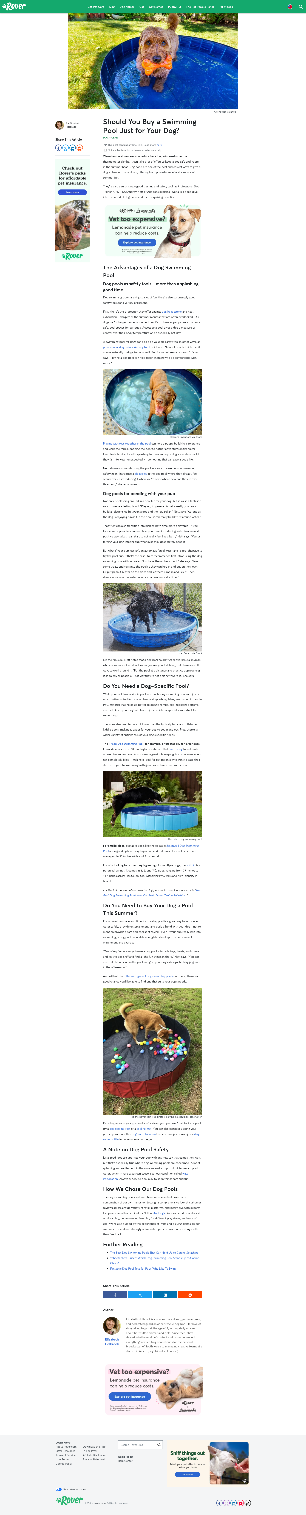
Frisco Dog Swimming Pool (126, 743)
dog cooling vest (119, 1128)
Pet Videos (226, 7)
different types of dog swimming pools (148, 976)
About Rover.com (66, 1446)
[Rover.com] (14, 7)
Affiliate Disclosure (94, 1455)
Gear (114, 137)
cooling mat (144, 1128)
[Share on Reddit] (190, 1294)
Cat (141, 7)
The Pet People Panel (200, 7)
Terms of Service (66, 1455)
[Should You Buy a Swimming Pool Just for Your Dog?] (153, 61)
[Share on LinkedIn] (165, 1294)
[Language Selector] (290, 6)
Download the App (94, 1446)
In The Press (90, 1451)
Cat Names (156, 7)
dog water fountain (144, 1134)
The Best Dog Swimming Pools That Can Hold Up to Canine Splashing (154, 1252)
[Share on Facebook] (115, 1294)
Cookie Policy (64, 1463)
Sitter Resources (65, 1451)
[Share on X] (140, 1294)
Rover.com (100, 1503)
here (159, 144)
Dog (112, 7)
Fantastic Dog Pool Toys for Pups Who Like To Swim (143, 1268)
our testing (176, 749)
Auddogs (159, 1213)
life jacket (141, 473)
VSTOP (191, 865)
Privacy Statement (94, 1459)
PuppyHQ (174, 7)
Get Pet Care (95, 7)
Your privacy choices (74, 1489)
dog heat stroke (172, 311)
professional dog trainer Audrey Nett (126, 347)
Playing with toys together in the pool (127, 443)
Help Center (125, 1461)
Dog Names (127, 7)
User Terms (62, 1459)
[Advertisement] (152, 230)
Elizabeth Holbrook (112, 1341)
